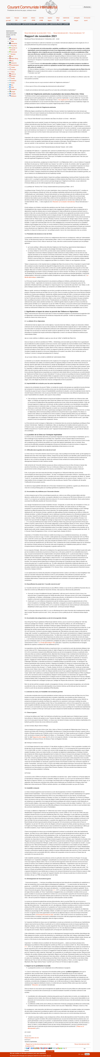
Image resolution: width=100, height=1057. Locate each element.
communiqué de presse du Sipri (44, 914)
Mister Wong (14, 58)
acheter (66, 24)
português (77, 18)
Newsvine (14, 63)
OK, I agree (81, 1054)
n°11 (54, 890)
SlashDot (13, 80)
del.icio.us (14, 39)
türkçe (58, 18)
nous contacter (16, 24)
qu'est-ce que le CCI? (29, 24)
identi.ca (13, 74)
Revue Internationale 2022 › (82, 1044)
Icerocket (13, 69)
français (17, 18)
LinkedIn (13, 94)
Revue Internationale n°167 (77, 33)
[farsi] (24, 20)
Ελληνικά (87, 18)
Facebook (13, 89)
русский (8, 20)
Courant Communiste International (32, 7)
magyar (76, 20)
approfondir (53, 24)
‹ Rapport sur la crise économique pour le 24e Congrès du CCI (37, 1045)
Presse (60, 24)
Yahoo (13, 72)
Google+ (13, 76)
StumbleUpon (15, 65)
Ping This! (14, 46)
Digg (12, 41)
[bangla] (64, 20)
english (8, 18)
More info (49, 1055)
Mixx (12, 61)
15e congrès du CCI (63, 100)
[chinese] (57, 20)
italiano (33, 18)
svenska (41, 18)
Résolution (35, 985)
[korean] (33, 20)
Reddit (13, 78)
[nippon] (41, 20)
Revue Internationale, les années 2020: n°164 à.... (38, 33)
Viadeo (13, 67)
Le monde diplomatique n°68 (47, 642)
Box (12, 85)
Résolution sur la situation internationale (64, 202)
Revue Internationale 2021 (61, 33)
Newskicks (14, 43)
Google (13, 91)
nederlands (66, 18)
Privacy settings (50, 1051)
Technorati (14, 52)
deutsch (25, 18)
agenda (9, 24)
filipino (49, 20)
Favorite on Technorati (13, 49)
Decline (87, 1054)
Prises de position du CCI (32, 1038)
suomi (86, 20)
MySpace (13, 96)
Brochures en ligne (43, 24)
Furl (12, 56)
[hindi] (16, 20)
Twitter (13, 83)
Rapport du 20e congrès (39, 737)
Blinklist (13, 54)
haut (57, 1044)
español (50, 18)
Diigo (12, 87)
